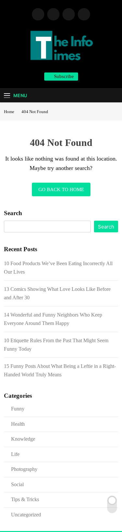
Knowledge (23, 439)
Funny (17, 408)
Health (18, 424)
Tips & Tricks (25, 499)
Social (17, 484)
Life (15, 454)
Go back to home (61, 189)
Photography (24, 469)
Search (13, 213)
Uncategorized (26, 514)
